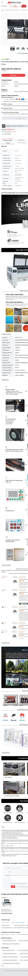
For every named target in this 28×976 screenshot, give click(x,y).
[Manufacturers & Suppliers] (14, 2)
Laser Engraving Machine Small (9, 940)
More (2, 965)
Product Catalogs (20, 922)
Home (2, 9)
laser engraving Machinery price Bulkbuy (10, 963)
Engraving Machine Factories (8, 950)
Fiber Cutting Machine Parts (19, 927)
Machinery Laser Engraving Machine (10, 956)
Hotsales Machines (5, 925)
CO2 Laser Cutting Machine (19, 925)
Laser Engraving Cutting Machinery (9, 960)
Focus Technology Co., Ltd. (17, 970)
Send (13, 886)
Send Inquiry (13, 75)
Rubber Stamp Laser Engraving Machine (10, 943)
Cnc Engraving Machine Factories (9, 953)
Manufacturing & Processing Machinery (12, 9)
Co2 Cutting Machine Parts (7, 927)
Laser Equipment (24, 9)
